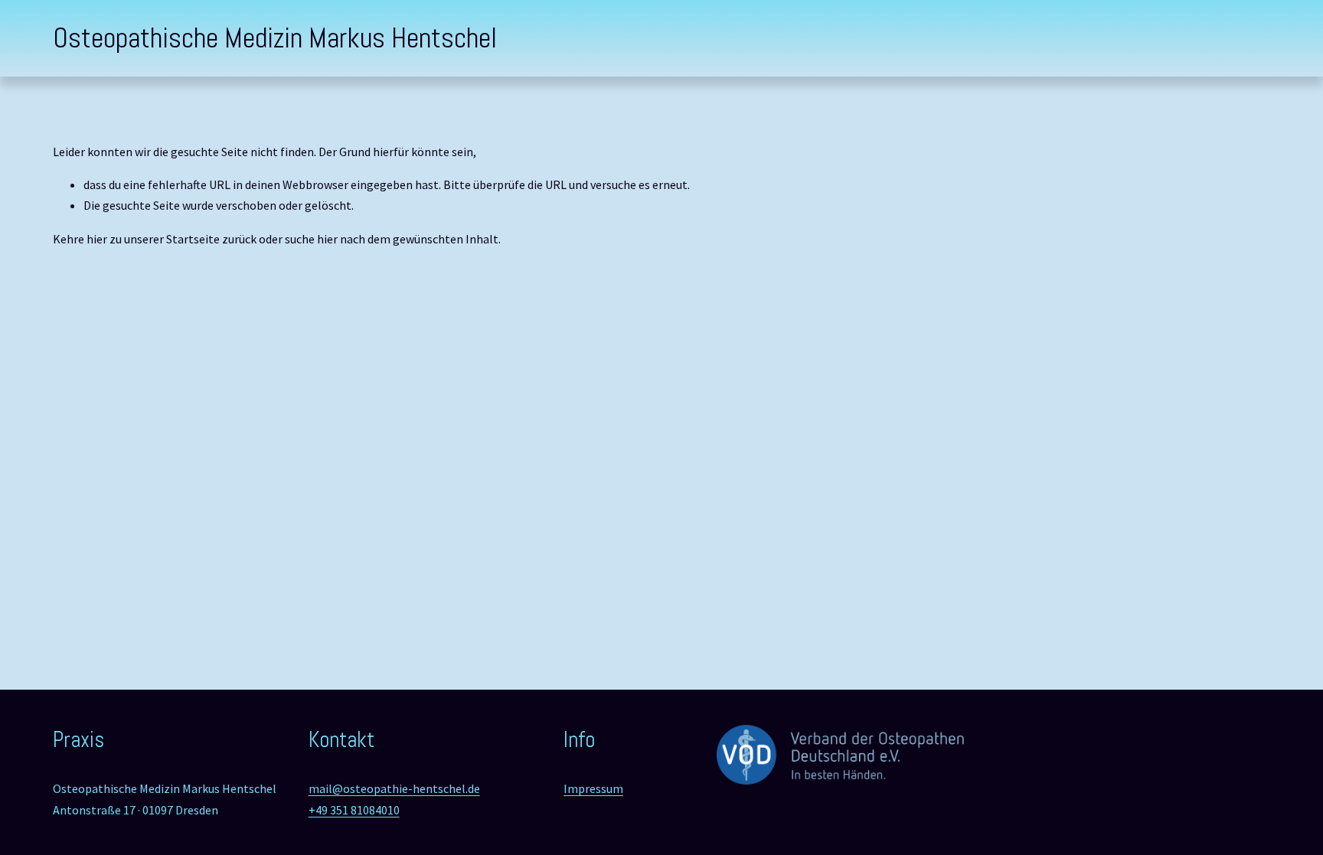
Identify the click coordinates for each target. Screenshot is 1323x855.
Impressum (593, 788)
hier (97, 238)
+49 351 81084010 (354, 809)
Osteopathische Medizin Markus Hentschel (275, 38)
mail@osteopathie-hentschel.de (394, 788)
